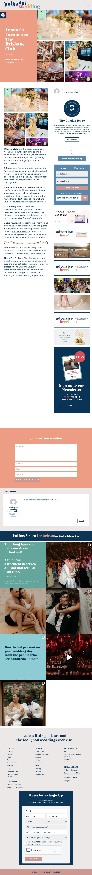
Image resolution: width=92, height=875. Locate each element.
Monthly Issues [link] (40, 774)
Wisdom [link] (9, 62)
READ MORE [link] (72, 139)
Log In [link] (66, 762)
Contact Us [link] (68, 759)
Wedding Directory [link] (72, 158)
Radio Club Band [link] (20, 231)
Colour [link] (37, 760)
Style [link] (37, 766)
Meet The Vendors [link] (14, 59)
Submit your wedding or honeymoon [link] (72, 774)
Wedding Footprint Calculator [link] (14, 775)
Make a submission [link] (71, 770)
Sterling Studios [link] (37, 202)
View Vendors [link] (72, 187)
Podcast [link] (10, 766)
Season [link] (38, 771)
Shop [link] (8, 769)
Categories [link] (39, 751)
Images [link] (38, 757)
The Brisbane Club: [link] (19, 258)
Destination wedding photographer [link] (13, 509)
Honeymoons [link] (12, 763)
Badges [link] (67, 781)
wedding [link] (39, 500)
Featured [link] (10, 751)
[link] (3, 15)
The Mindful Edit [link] (13, 771)
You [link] (8, 760)
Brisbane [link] (23, 267)
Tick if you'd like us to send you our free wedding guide (44, 843)
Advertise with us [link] (70, 778)
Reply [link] (81, 521)
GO (84, 198)
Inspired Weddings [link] (42, 754)
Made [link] (9, 757)
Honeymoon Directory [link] (15, 787)
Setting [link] (38, 769)
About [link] (66, 751)
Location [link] (38, 763)
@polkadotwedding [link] (69, 536)
